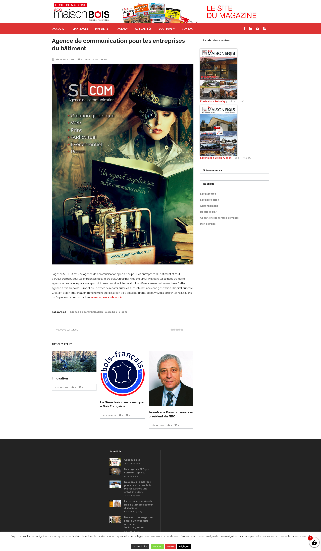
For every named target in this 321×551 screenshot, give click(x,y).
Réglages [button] (184, 546)
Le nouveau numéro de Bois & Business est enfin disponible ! (138, 504)
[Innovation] (74, 361)
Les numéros (208, 193)
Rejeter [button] (170, 546)
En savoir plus (140, 546)
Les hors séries (209, 199)
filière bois (111, 312)
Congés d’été (132, 460)
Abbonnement (209, 205)
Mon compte (208, 224)
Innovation (60, 378)
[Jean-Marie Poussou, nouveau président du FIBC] (171, 378)
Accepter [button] (157, 546)
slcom (123, 312)
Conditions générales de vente (219, 217)
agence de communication (86, 312)
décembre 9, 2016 (65, 59)
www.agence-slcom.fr (107, 297)
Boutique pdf (208, 211)
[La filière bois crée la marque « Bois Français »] (122, 373)
